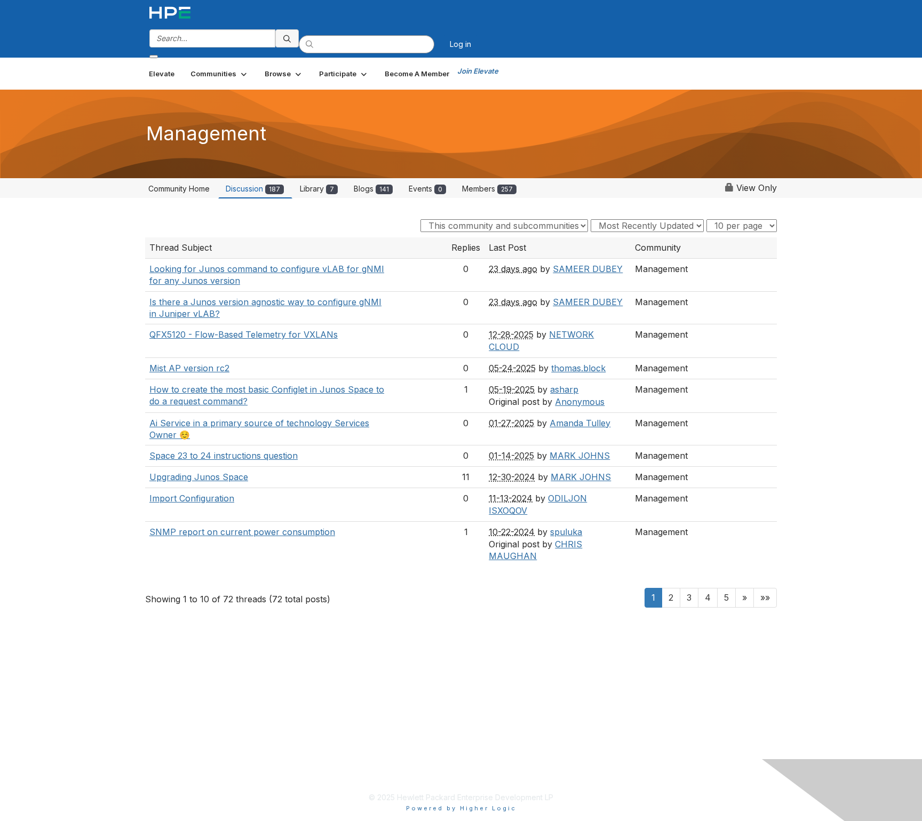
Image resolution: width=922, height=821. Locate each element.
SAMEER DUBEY (588, 269)
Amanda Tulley (580, 423)
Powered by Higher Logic (461, 808)
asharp (564, 389)
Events (425, 188)
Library (317, 188)
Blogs (371, 188)
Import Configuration (191, 498)
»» (765, 597)
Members (487, 188)
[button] (219, 74)
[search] (287, 38)
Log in (460, 44)
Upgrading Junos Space (198, 477)
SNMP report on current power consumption (242, 532)
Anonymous (580, 401)
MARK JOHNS (580, 455)
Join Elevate (477, 71)
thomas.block (578, 368)
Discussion (253, 188)
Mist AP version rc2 (189, 368)
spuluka (566, 532)
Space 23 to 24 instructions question (223, 455)
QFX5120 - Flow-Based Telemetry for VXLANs (243, 334)
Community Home (179, 188)
